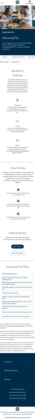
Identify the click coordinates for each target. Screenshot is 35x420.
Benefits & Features (18, 57)
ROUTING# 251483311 (17, 389)
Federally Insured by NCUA (16, 395)
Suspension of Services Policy (19, 412)
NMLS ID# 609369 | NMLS (16, 392)
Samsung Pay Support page (16, 326)
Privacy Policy (4, 412)
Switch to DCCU (27, 414)
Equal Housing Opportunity (16, 398)
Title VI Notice (16, 414)
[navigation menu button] (2, 2)
